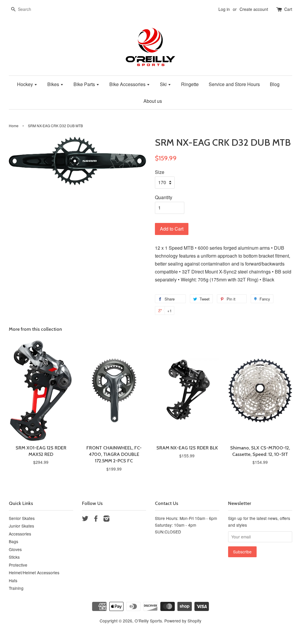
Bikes (53, 84)
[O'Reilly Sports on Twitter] (85, 519)
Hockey (25, 84)
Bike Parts (84, 84)
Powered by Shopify (182, 621)
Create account (254, 9)
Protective (18, 565)
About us (152, 101)
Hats (13, 580)
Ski (164, 84)
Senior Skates (22, 518)
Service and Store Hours (234, 84)
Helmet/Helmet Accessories (34, 572)
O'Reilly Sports (148, 621)
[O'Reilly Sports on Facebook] (96, 519)
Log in (224, 9)
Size (159, 172)
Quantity (163, 197)
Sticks (14, 557)
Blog (275, 84)
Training (16, 588)
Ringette (190, 84)
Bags (13, 541)
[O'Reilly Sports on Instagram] (106, 519)
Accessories (20, 534)
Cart (288, 9)
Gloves (15, 549)
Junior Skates (21, 526)
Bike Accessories (128, 84)
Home (14, 125)
